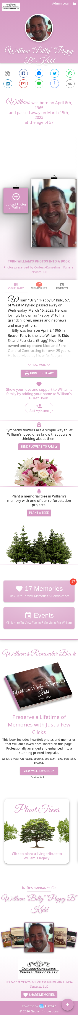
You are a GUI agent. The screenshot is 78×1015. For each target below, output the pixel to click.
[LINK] (70, 83)
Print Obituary (41, 373)
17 (73, 582)
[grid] (39, 211)
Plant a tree (39, 513)
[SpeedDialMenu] (68, 1005)
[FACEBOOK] (23, 73)
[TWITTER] (54, 73)
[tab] (16, 286)
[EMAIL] (23, 83)
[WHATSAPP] (70, 73)
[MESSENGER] (39, 73)
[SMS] (39, 83)
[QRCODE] (7, 73)
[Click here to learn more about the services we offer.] (39, 969)
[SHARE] (54, 83)
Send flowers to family (38, 446)
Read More (39, 364)
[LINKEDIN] (7, 83)
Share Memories (41, 994)
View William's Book (39, 771)
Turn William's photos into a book (39, 261)
